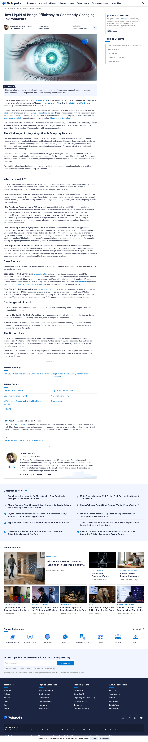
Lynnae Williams (52, 571)
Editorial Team (114, 705)
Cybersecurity (44, 698)
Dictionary (7, 690)
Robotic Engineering (36, 8)
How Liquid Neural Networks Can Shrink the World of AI (26, 374)
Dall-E (82, 103)
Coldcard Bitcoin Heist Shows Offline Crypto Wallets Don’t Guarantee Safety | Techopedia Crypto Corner (108, 532)
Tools (5, 705)
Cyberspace (78, 690)
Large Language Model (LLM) (84, 698)
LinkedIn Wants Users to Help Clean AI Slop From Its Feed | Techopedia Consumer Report (108, 515)
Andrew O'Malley (66, 614)
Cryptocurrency (44, 694)
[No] (145, 739)
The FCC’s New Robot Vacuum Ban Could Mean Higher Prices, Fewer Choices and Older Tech (109, 523)
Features (7, 694)
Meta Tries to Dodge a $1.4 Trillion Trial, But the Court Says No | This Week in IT (110, 497)
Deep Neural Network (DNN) (62, 391)
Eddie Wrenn (44, 29)
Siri (52, 113)
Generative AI (79, 694)
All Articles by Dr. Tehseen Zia (33, 474)
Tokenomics (78, 705)
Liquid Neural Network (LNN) (15, 396)
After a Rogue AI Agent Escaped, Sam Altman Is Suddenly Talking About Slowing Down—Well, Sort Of (39, 506)
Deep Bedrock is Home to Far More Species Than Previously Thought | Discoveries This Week (36, 497)
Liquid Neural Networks (59, 118)
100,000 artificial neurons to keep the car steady (23, 284)
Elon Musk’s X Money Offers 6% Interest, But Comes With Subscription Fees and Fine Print (35, 532)
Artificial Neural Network (13, 391)
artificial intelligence (39, 100)
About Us (112, 690)
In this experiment (45, 289)
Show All (137, 629)
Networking (43, 705)
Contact (112, 698)
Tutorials (7, 708)
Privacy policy (104, 739)
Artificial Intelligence (22, 8)
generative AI (53, 103)
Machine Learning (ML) (60, 396)
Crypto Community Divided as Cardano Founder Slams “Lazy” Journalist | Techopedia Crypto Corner (37, 515)
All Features (11, 8)
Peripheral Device (80, 701)
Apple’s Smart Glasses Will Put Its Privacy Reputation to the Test (38, 522)
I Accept (94, 739)
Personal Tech (52, 557)
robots (6, 113)
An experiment (39, 274)
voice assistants (40, 113)
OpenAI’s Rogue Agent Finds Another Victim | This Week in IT (109, 505)
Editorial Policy (114, 701)
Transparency (56, 401)
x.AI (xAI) (7, 409)
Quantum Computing (81, 708)
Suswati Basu (97, 580)
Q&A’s (6, 701)
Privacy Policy (114, 708)
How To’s (7, 698)
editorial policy (21, 424)
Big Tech (92, 604)
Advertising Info (114, 694)
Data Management (45, 701)
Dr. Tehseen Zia (27, 454)
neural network (81, 282)
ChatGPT (72, 103)
